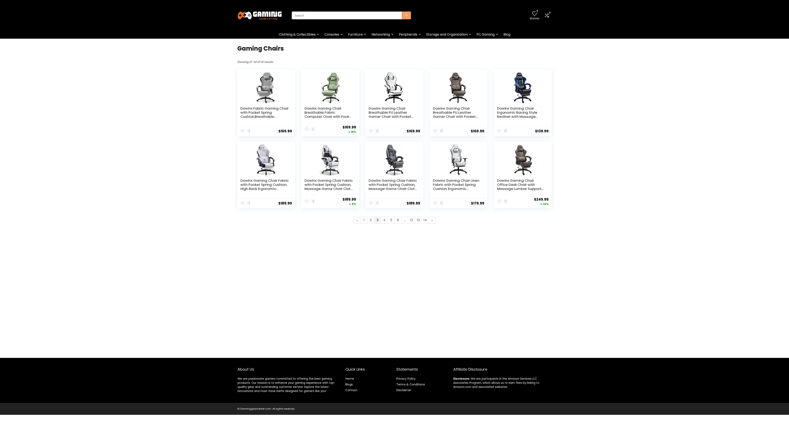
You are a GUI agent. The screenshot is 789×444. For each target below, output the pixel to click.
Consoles (331, 34)
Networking (380, 34)
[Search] (406, 15)
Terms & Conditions (410, 384)
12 (411, 220)
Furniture (355, 34)
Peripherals (408, 34)
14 (425, 220)
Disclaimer (403, 390)
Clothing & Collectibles (297, 34)
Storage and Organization (447, 34)
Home (349, 379)
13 (418, 220)
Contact (351, 390)
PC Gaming (485, 34)
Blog (506, 34)
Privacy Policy (406, 379)
